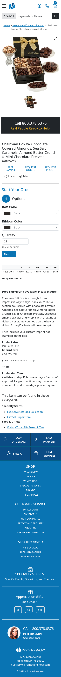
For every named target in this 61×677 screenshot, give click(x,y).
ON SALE (30, 476)
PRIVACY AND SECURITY (30, 523)
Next (7, 254)
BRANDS (30, 490)
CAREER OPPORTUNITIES (30, 532)
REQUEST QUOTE (30, 169)
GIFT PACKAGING (30, 556)
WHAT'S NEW (31, 472)
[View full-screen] (55, 39)
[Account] (39, 6)
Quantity (8, 235)
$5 (18, 609)
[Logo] (12, 6)
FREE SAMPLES (30, 494)
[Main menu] (5, 6)
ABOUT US (30, 527)
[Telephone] (47, 6)
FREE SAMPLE (11, 169)
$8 (28, 609)
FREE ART (19, 453)
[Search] (55, 16)
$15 (40, 609)
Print (25, 176)
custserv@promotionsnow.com (30, 664)
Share (10, 176)
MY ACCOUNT (30, 509)
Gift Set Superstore (19, 417)
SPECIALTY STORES (30, 485)
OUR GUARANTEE (30, 518)
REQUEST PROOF (50, 169)
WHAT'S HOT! (30, 481)
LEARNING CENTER (30, 551)
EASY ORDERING (19, 439)
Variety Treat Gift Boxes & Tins (25, 427)
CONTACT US (31, 514)
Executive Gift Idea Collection (28, 25)
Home (7, 25)
